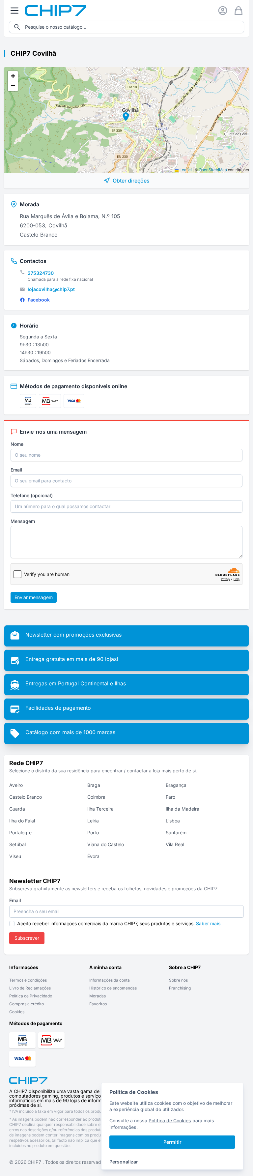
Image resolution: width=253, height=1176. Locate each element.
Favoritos (98, 1003)
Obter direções (131, 180)
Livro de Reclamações (30, 988)
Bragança (176, 785)
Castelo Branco (25, 797)
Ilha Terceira (100, 809)
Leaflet (185, 169)
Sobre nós (178, 980)
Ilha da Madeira (182, 809)
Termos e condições (28, 980)
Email (16, 470)
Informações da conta (109, 980)
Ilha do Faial (22, 820)
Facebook (39, 299)
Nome (17, 444)
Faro (170, 797)
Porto (93, 832)
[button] (123, 115)
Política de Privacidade (30, 995)
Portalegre (20, 832)
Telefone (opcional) (32, 495)
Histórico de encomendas (113, 988)
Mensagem (23, 521)
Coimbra (96, 797)
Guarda (17, 809)
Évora (93, 856)
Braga (93, 785)
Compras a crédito (26, 1003)
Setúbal (17, 844)
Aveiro (16, 785)
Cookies (16, 1011)
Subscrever (26, 938)
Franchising (180, 988)
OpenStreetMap (213, 169)
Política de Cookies (170, 1120)
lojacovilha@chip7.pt (51, 289)
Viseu (15, 856)
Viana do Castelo (105, 844)
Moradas (97, 995)
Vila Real (175, 844)
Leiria (93, 820)
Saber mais (208, 923)
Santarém (176, 832)
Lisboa (173, 820)
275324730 (41, 273)
